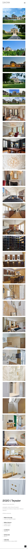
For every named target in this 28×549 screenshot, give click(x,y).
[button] (24, 3)
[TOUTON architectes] (6, 3)
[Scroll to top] (25, 546)
